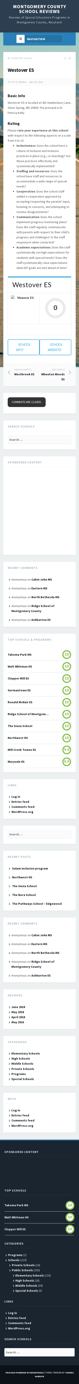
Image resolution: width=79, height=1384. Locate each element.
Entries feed (20, 802)
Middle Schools (22, 1064)
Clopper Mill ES (18, 678)
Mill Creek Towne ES (22, 750)
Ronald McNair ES (20, 702)
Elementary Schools (21, 58)
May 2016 (17, 1022)
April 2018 (18, 1017)
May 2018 (17, 1012)
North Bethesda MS (45, 597)
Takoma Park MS (20, 655)
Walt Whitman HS (20, 666)
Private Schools (22, 1069)
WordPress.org (22, 812)
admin (22, 82)
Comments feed (22, 807)
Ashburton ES (41, 620)
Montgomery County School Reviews (39, 8)
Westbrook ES (24, 372)
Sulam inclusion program (30, 868)
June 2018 (18, 1007)
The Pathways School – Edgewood (37, 904)
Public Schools (22, 1270)
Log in (15, 797)
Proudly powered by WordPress (24, 1372)
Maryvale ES (16, 762)
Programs (18, 1074)
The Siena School (20, 726)
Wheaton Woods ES (53, 374)
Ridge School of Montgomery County (29, 714)
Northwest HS (18, 738)
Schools (14, 1260)
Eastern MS (39, 588)
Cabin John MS (41, 579)
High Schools (20, 1058)
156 (69, 58)
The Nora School (24, 895)
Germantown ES (19, 690)
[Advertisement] (39, 511)
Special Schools (22, 1079)
